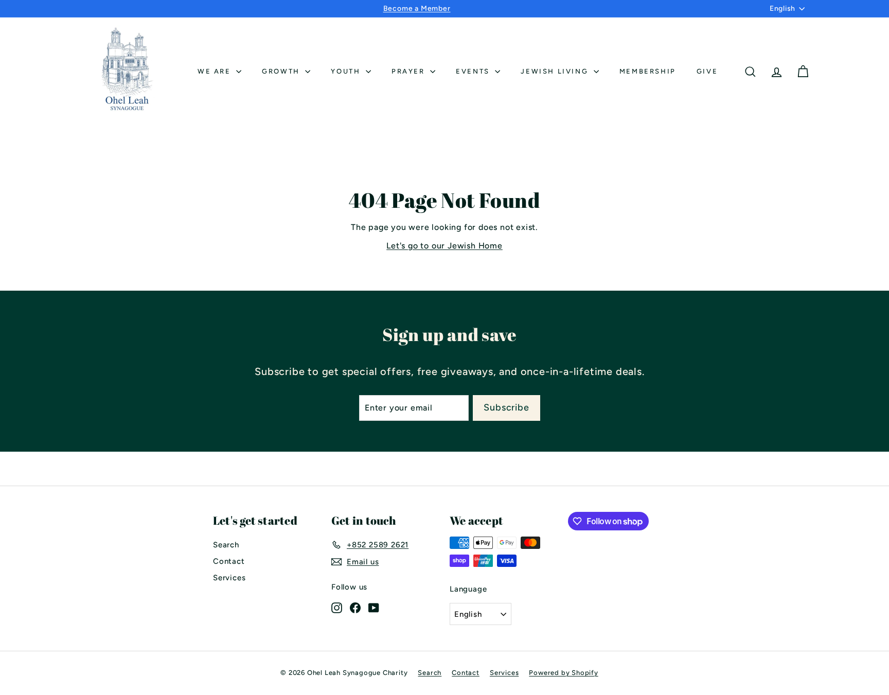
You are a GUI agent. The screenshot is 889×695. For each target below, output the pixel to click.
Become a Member (417, 8)
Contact (229, 561)
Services (229, 577)
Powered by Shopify (563, 672)
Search (226, 544)
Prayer (410, 71)
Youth (347, 71)
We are (216, 71)
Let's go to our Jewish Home (444, 246)
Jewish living (556, 71)
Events (474, 71)
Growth (282, 71)
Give (707, 71)
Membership (647, 71)
